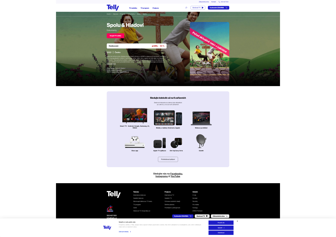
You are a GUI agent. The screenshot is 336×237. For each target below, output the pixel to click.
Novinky (195, 201)
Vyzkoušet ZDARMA (217, 8)
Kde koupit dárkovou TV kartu (142, 201)
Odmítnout (221, 232)
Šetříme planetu (169, 204)
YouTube (175, 176)
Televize (115, 14)
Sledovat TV (196, 8)
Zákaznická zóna (204, 2)
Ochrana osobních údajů (172, 201)
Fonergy (195, 208)
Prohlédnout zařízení (168, 159)
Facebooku (176, 173)
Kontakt (213, 2)
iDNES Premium (197, 211)
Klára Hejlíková (124, 72)
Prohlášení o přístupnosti (172, 208)
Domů (109, 14)
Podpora (156, 8)
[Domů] (113, 8)
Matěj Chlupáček (116, 70)
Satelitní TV (168, 198)
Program (122, 14)
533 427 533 (112, 215)
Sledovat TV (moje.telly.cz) (141, 211)
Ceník (135, 208)
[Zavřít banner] (237, 221)
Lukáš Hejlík (115, 72)
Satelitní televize (138, 198)
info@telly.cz (112, 218)
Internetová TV (169, 195)
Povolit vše (221, 222)
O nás (194, 195)
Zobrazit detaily (123, 231)
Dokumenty (131, 14)
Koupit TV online (115, 36)
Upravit (220, 227)
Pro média (195, 204)
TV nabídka (133, 8)
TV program (145, 8)
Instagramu (161, 176)
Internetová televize (139, 195)
